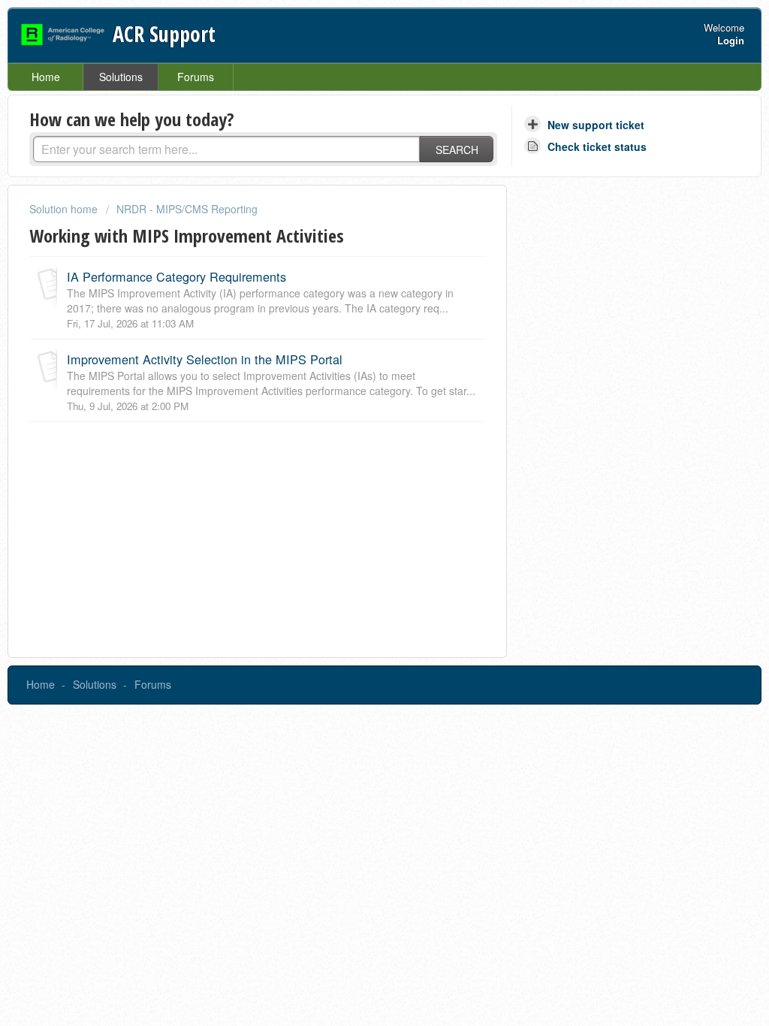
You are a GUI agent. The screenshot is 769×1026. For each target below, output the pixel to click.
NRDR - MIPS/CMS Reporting (187, 208)
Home (46, 76)
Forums (195, 76)
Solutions (121, 76)
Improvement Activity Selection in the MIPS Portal (204, 359)
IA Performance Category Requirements (176, 276)
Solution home (65, 208)
